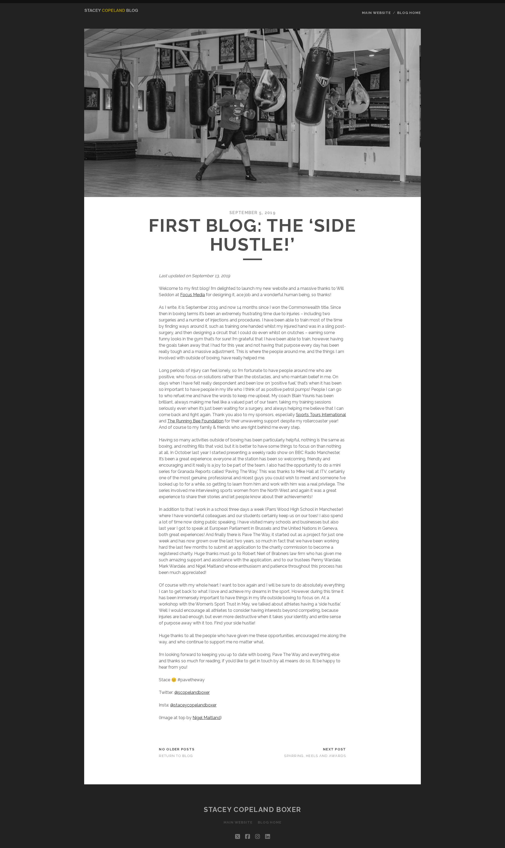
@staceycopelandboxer (193, 705)
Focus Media (192, 294)
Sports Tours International (321, 414)
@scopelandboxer (192, 692)
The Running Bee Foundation (195, 420)
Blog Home (409, 13)
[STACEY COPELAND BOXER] (111, 13)
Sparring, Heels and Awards (315, 756)
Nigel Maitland (206, 717)
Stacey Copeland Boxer (252, 810)
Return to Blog (176, 756)
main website (376, 13)
